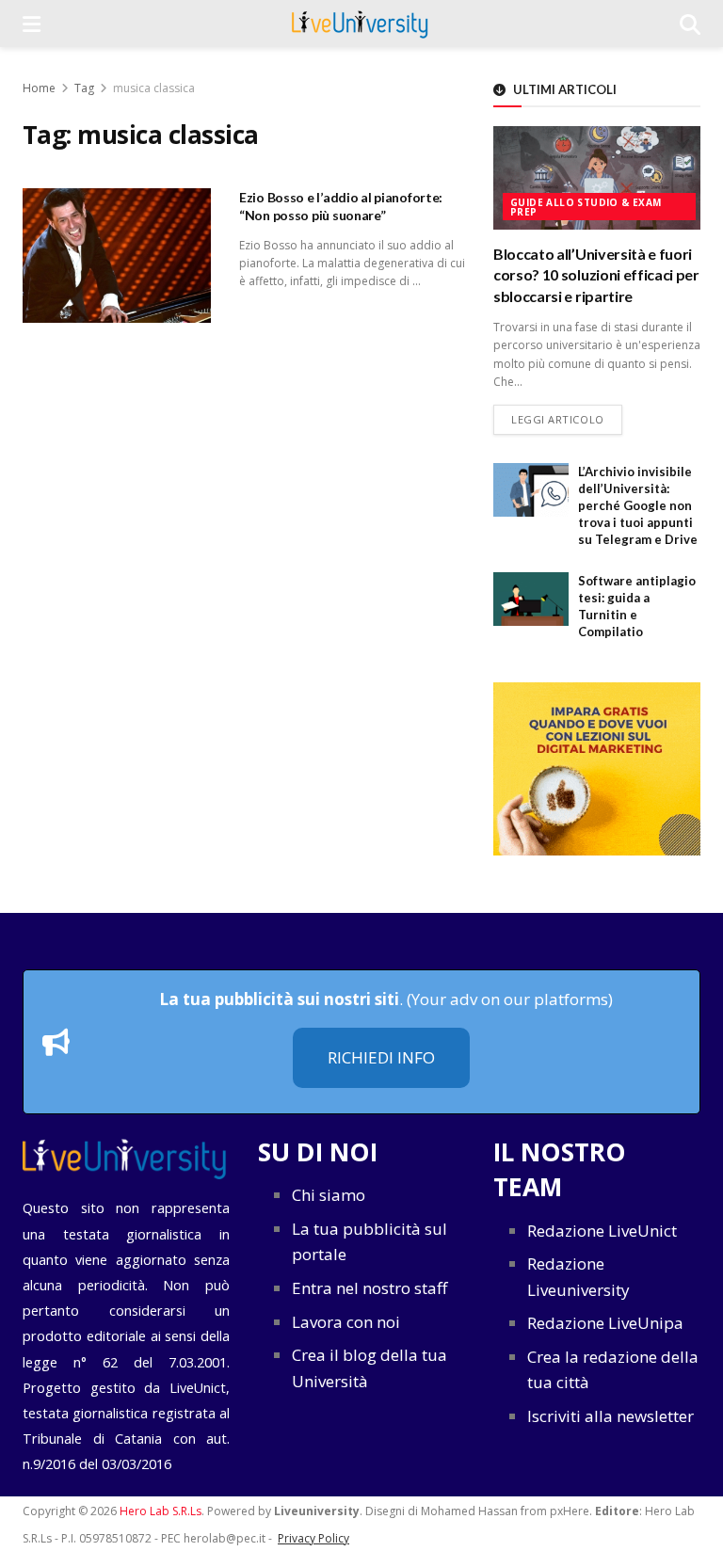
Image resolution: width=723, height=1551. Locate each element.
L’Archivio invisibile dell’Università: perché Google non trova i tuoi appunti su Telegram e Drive (638, 506)
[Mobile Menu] (31, 23)
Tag (84, 88)
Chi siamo (328, 1195)
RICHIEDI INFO (381, 1057)
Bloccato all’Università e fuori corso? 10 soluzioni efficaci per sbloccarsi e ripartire (596, 275)
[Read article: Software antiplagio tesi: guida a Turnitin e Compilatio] (531, 599)
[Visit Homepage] (360, 23)
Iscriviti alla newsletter (610, 1416)
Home (39, 88)
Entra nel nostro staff (369, 1288)
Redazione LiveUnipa (605, 1323)
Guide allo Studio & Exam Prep (586, 207)
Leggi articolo (566, 418)
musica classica (154, 88)
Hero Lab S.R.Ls (160, 1511)
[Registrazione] (596, 768)
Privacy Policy (313, 1538)
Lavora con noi (346, 1322)
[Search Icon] (690, 23)
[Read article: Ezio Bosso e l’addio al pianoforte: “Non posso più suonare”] (117, 255)
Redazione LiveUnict (602, 1230)
